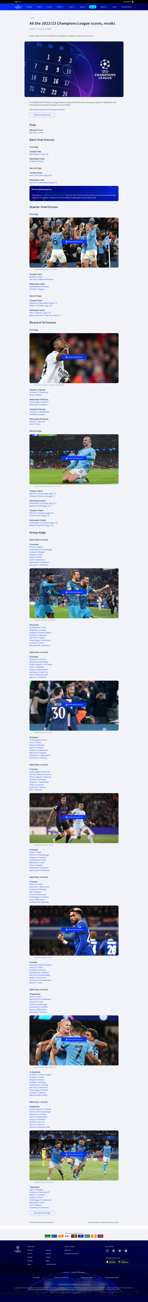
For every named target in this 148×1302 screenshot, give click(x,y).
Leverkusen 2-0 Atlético (38, 1007)
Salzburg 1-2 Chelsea (37, 659)
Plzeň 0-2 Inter (35, 997)
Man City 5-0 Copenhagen (39, 975)
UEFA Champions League (18, 6)
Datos (29, 1264)
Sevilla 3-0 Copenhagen (38, 662)
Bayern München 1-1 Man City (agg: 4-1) (45, 315)
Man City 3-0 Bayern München (41, 279)
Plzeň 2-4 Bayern (36, 865)
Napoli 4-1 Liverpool (37, 1195)
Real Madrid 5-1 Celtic (38, 627)
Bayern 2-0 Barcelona (37, 1009)
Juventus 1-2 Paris (36, 643)
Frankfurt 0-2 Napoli (37, 414)
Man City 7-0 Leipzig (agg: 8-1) (41, 513)
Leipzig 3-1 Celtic (36, 967)
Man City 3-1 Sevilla (37, 638)
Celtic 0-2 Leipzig (36, 784)
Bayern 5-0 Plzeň (36, 884)
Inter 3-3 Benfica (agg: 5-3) (40, 313)
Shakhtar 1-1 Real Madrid (39, 782)
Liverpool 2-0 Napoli (37, 552)
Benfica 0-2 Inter (36, 277)
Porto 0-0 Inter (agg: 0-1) (39, 515)
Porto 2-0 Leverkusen (37, 894)
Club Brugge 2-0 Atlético (39, 897)
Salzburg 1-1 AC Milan (37, 1114)
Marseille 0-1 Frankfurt (38, 1012)
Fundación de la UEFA (71, 1254)
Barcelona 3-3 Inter (36, 862)
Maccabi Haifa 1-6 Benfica (39, 645)
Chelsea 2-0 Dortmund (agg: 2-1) (42, 496)
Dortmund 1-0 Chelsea (38, 404)
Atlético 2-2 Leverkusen (38, 750)
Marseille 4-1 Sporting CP (39, 887)
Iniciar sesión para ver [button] (75, 241)
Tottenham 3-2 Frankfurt (39, 868)
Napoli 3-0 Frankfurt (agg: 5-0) (41, 525)
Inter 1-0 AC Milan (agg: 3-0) (40, 175)
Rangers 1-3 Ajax (36, 554)
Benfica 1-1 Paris (35, 983)
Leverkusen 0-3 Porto (37, 860)
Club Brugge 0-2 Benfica (39, 402)
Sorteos (29, 1257)
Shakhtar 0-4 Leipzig (37, 630)
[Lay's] (61, 1236)
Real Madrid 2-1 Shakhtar (39, 972)
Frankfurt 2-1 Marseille (38, 758)
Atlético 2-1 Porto (36, 1197)
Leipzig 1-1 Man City (37, 421)
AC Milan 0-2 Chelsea (37, 779)
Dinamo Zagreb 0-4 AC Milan (40, 664)
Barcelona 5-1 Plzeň (37, 1202)
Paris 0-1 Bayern (35, 395)
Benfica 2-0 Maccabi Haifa (39, 1127)
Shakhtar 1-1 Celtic (36, 1077)
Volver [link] (33, 18)
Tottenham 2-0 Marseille (39, 1207)
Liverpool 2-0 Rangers (38, 889)
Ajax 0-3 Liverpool (36, 747)
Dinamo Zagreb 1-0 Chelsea (40, 1109)
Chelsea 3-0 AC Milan (37, 970)
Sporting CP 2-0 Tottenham (40, 999)
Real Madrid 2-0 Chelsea (39, 286)
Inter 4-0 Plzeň (35, 742)
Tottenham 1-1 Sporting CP (39, 755)
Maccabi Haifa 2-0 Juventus (40, 774)
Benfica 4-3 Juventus (37, 677)
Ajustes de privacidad (112, 1277)
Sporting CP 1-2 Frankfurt (39, 562)
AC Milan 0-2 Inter (36, 161)
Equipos (48, 1250)
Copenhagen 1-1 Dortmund (40, 640)
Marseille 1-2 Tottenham (38, 565)
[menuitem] (30, 6)
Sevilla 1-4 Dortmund (37, 977)
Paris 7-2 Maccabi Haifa (38, 675)
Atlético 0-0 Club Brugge (39, 855)
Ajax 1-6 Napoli (35, 892)
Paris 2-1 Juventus (36, 1124)
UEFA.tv (29, 1254)
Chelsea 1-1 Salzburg (37, 1082)
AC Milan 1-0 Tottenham (38, 392)
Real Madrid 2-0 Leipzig (38, 1085)
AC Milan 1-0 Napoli (37, 289)
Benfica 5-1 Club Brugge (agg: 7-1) (42, 493)
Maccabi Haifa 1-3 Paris (38, 1095)
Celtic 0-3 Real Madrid (38, 1117)
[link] (29, 6)
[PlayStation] (54, 1236)
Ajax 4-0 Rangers (36, 1190)
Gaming (29, 1261)
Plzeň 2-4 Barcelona (37, 560)
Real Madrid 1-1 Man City (39, 154)
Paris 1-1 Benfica (35, 790)
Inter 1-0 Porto (35, 424)
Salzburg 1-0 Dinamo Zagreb (40, 965)
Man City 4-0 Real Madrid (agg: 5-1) (43, 182)
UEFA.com (67, 1250)
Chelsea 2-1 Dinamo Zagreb (40, 632)
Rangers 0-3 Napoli (37, 1080)
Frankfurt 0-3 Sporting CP (39, 1192)
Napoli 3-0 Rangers (37, 745)
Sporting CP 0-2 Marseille (39, 870)
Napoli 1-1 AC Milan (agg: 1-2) (40, 305)
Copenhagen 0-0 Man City (39, 772)
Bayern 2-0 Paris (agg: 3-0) (40, 506)
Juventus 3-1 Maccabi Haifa (40, 980)
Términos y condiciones (61, 1277)
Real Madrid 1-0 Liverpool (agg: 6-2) (43, 523)
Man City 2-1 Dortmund (38, 1087)
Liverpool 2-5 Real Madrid (39, 412)
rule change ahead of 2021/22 (53, 195)
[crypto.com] (80, 1236)
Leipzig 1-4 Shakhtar (37, 1119)
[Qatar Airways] (100, 1236)
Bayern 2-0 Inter (35, 557)
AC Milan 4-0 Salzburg (38, 635)
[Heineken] (47, 1236)
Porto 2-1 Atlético (36, 547)
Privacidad (36, 1277)
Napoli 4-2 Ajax (35, 852)
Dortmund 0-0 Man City (38, 672)
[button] (60, 6)
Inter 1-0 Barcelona (36, 899)
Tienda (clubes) (51, 1264)
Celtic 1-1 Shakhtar (36, 667)
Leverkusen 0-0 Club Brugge (40, 549)
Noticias (48, 1254)
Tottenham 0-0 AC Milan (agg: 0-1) (43, 503)
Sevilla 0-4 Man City (37, 1122)
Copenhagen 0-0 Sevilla (38, 1090)
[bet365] (87, 1236)
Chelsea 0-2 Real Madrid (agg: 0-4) (43, 303)
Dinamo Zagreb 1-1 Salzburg (40, 777)
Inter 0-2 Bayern (35, 1205)
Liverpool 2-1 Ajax (36, 1002)
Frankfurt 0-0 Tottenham (39, 902)
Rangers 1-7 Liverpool (37, 857)
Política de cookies (86, 1277)
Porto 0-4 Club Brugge (38, 1004)
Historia (48, 1257)
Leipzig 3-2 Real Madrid (38, 669)
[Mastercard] (74, 1236)
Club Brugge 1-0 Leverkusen (40, 1200)
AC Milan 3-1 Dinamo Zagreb (40, 1074)
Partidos (30, 1250)
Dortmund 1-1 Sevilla (37, 787)
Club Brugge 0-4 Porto (38, 740)
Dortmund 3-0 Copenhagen (40, 1112)
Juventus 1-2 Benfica (37, 1092)
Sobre (48, 1261)
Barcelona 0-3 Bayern (37, 753)
